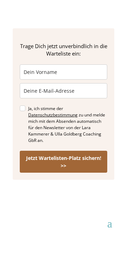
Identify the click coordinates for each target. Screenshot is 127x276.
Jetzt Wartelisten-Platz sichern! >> (63, 162)
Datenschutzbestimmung (53, 115)
